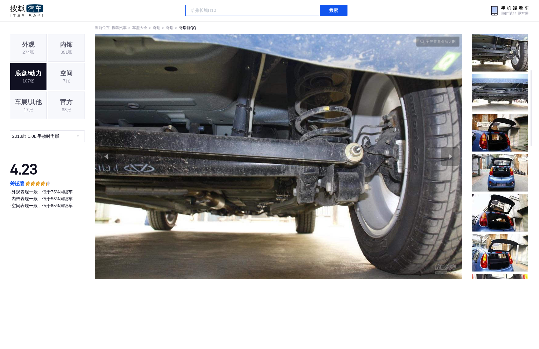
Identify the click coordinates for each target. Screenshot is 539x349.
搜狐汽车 (26, 10)
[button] (187, 156)
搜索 (333, 10)
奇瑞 (156, 28)
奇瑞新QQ (187, 28)
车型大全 (139, 28)
